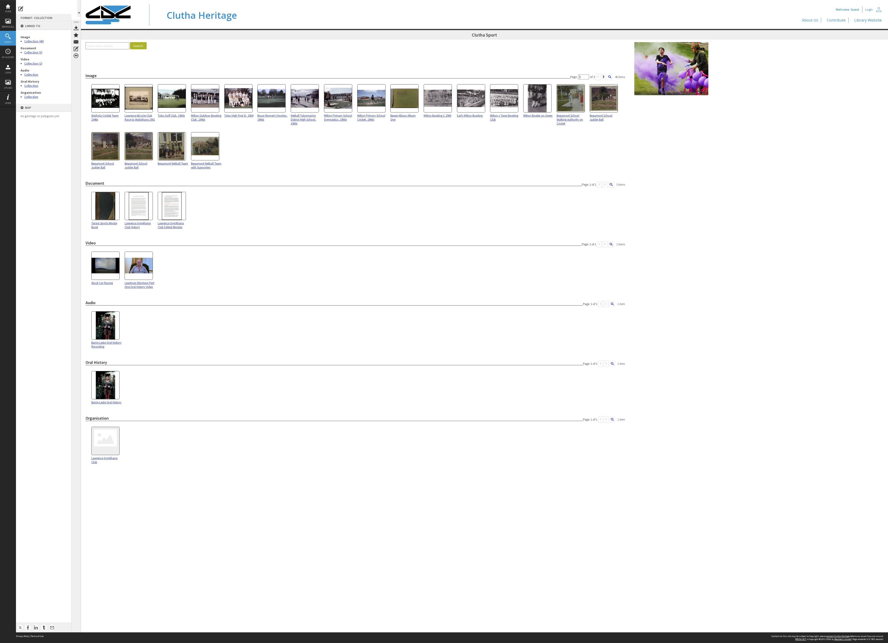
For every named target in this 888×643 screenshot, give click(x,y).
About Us (810, 20)
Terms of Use (37, 636)
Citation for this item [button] (76, 55)
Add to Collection (76, 34)
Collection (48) (34, 41)
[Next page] (603, 77)
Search (8, 42)
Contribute (836, 20)
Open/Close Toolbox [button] (79, 8)
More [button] (8, 103)
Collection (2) (33, 63)
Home (8, 11)
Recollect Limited (842, 639)
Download (76, 28)
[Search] (610, 77)
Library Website (868, 20)
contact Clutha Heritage (838, 636)
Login (8, 72)
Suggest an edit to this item (20, 8)
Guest (855, 9)
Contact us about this (76, 41)
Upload (8, 87)
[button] (138, 45)
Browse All (8, 26)
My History (8, 57)
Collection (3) (33, 52)
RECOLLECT (800, 639)
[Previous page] (598, 77)
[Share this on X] (20, 625)
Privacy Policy (22, 636)
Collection (31, 74)
